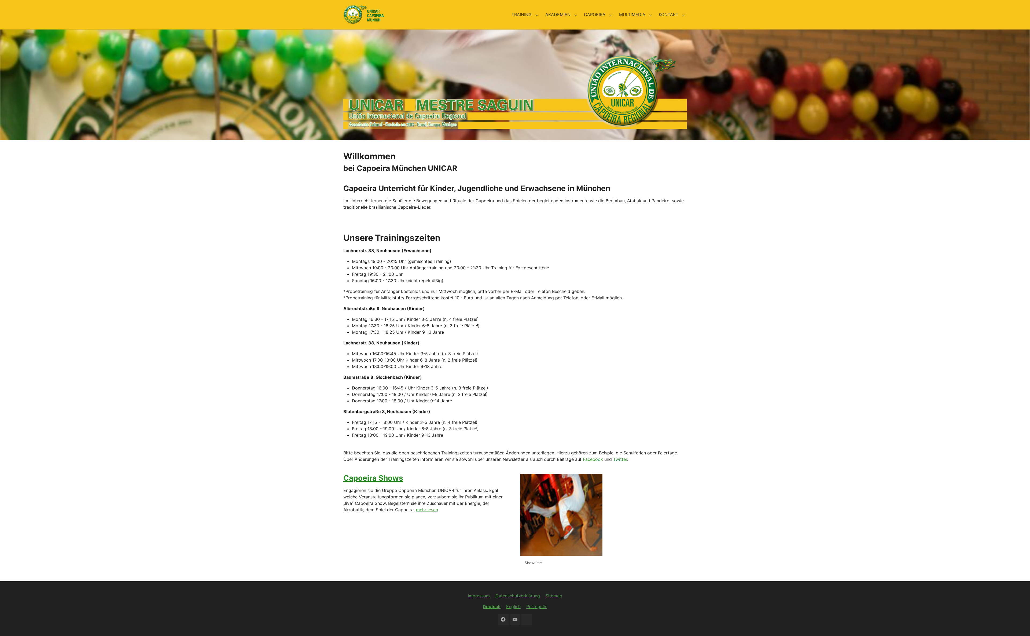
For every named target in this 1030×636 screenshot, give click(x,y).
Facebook (593, 459)
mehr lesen (427, 509)
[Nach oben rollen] (1018, 624)
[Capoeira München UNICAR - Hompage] (363, 14)
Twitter (620, 459)
